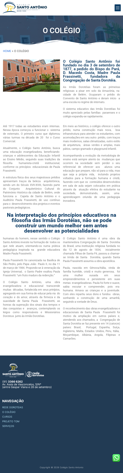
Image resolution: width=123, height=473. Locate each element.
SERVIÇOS (8, 426)
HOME (7, 51)
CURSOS (7, 416)
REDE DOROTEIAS (12, 407)
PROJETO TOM (10, 421)
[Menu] (118, 7)
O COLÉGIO (8, 411)
